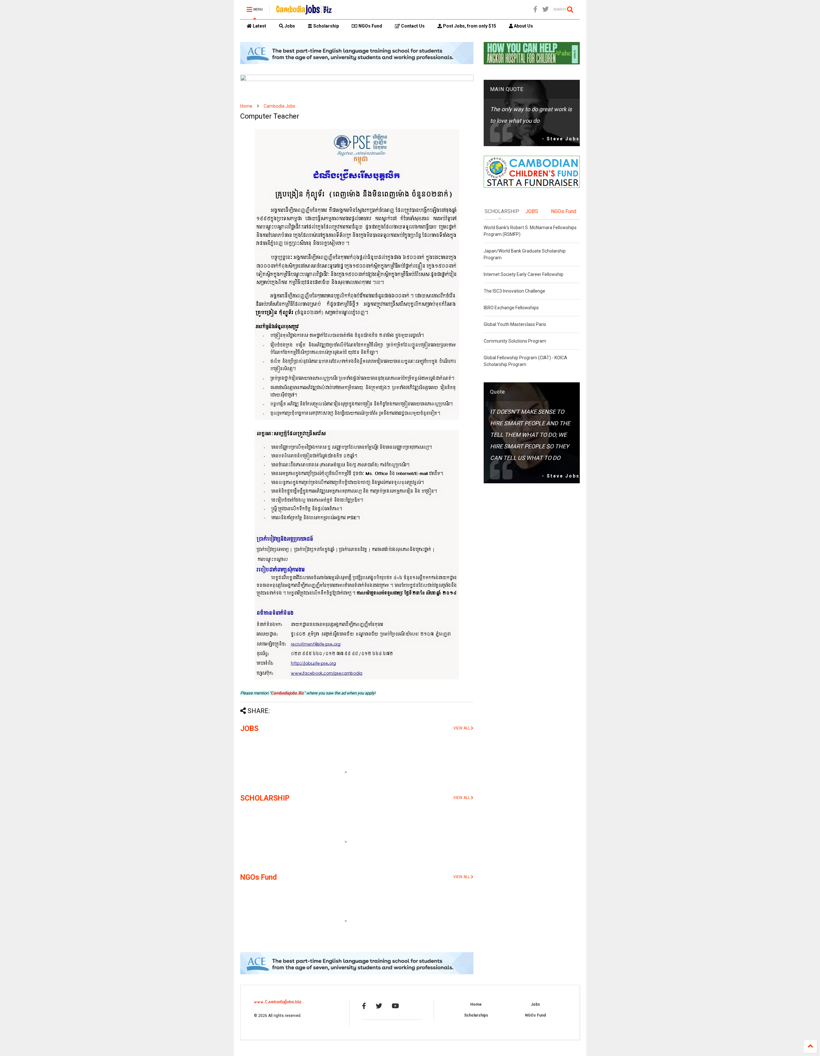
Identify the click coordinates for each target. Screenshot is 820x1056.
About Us (523, 26)
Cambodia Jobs (279, 106)
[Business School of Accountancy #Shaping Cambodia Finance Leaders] (356, 80)
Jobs (289, 26)
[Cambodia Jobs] (304, 11)
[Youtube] (395, 1006)
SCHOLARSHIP (265, 798)
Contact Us (412, 26)
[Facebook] (535, 9)
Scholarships (476, 1015)
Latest (259, 26)
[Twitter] (545, 9)
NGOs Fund (369, 26)
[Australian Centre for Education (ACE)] (356, 63)
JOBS (249, 728)
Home (246, 106)
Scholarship (325, 26)
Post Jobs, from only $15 (469, 26)
